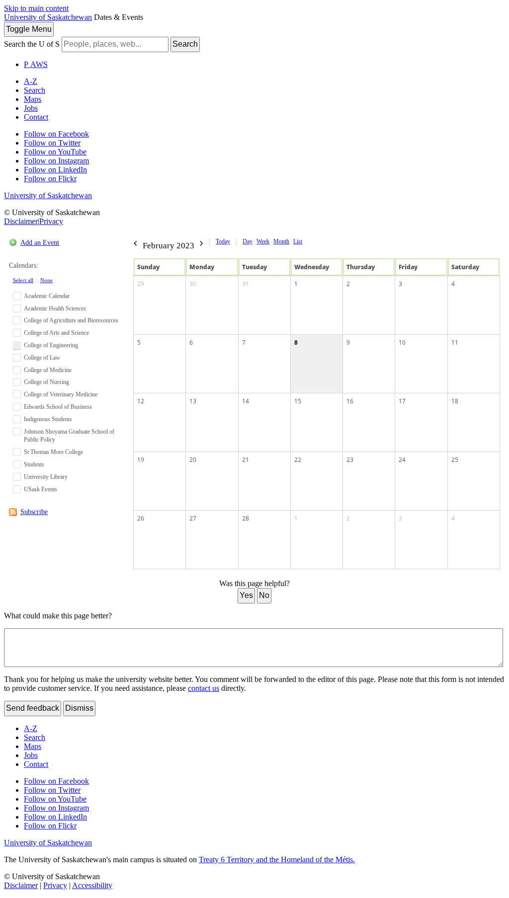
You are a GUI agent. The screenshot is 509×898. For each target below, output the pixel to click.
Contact (36, 117)
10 (402, 342)
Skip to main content (36, 8)
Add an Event (39, 242)
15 (297, 401)
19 (140, 459)
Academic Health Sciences (55, 308)
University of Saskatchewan (48, 17)
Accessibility (92, 885)
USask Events (40, 489)
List (297, 241)
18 (454, 401)
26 (140, 518)
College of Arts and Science (56, 332)
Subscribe (34, 512)
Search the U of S (32, 44)
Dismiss (79, 708)
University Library (46, 476)
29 (140, 284)
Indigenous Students (48, 419)
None (46, 280)
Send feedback (32, 708)
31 (245, 284)
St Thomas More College (53, 452)
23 (349, 459)
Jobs (31, 108)
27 (192, 518)
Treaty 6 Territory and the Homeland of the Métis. (277, 859)
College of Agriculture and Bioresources (71, 320)
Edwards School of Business (58, 406)
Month (281, 241)
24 (402, 459)
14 (245, 401)
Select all (23, 280)
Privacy (51, 221)
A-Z (30, 81)
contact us (203, 688)
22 (297, 459)
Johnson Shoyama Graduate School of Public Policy (69, 436)
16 (349, 401)
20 (192, 459)
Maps (32, 99)
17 (402, 401)
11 (454, 342)
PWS (36, 64)
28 (245, 518)
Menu (29, 29)
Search (185, 44)
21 (245, 459)
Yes (246, 595)
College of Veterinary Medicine (60, 394)
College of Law (42, 357)
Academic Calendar (47, 296)
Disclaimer (21, 221)
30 (192, 284)
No (264, 595)
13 (192, 401)
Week (262, 241)
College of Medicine (48, 370)
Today (223, 241)
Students (34, 464)
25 (454, 459)
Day (248, 241)
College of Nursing (46, 381)
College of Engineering (51, 345)
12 (140, 401)
